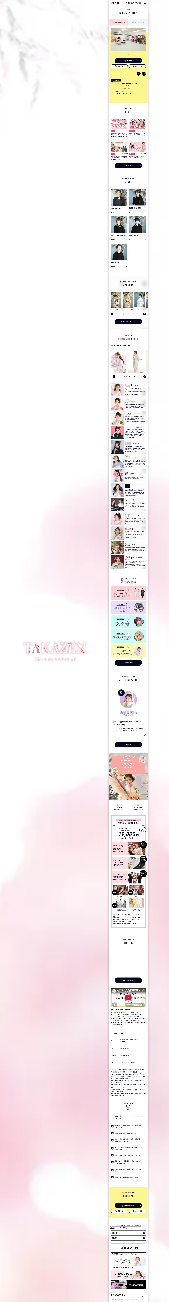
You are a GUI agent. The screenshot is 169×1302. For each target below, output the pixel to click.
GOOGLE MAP (128, 980)
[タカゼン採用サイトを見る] (128, 1284)
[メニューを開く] (145, 3)
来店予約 (129, 3)
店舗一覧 (114, 1233)
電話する (120, 66)
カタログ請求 (137, 3)
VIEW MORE (128, 165)
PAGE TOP (138, 1296)
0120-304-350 (126, 88)
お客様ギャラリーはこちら (128, 321)
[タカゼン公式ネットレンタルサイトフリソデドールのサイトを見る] (128, 1275)
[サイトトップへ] (118, 1295)
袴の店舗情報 (139, 22)
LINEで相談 (138, 66)
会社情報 (114, 1238)
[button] (112, 314)
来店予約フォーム (129, 1205)
